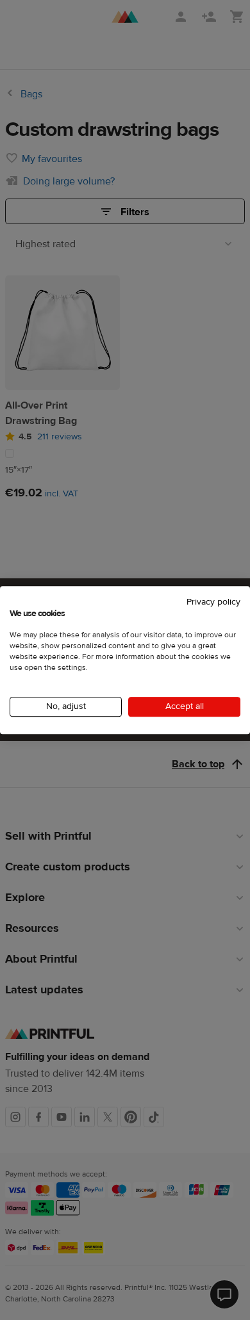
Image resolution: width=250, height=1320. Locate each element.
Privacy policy (213, 602)
